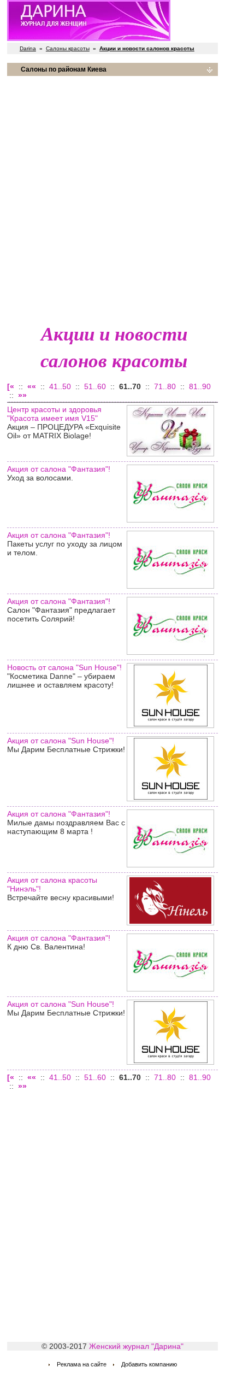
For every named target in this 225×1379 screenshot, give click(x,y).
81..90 (200, 386)
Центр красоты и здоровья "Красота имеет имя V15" (54, 413)
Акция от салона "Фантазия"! (58, 469)
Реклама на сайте (81, 1364)
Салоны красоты (68, 48)
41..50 (60, 386)
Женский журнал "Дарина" (136, 1346)
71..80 (165, 386)
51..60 (95, 386)
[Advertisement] (112, 197)
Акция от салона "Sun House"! (60, 740)
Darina (28, 48)
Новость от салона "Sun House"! (64, 667)
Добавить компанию (149, 1364)
